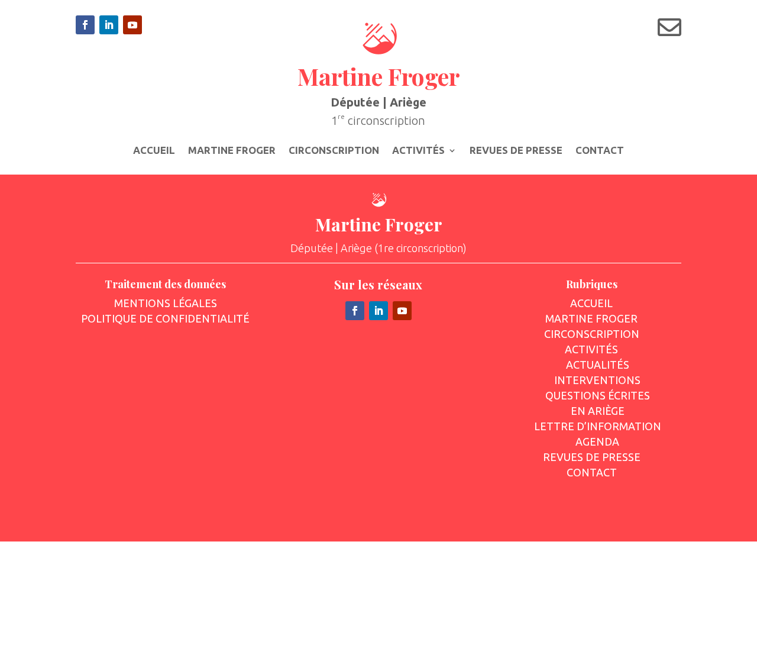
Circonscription (334, 151)
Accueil (154, 151)
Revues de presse (516, 151)
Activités (418, 151)
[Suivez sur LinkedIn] (108, 24)
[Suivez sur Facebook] (85, 24)
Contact (599, 151)
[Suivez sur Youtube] (132, 24)
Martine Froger (232, 151)
